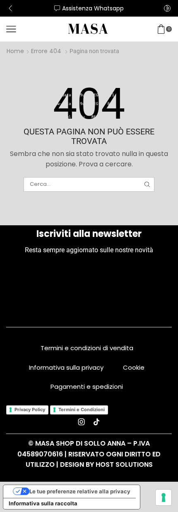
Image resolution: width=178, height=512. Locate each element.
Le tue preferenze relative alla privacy (79, 491)
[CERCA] (147, 184)
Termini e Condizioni (81, 409)
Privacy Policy (29, 409)
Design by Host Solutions (106, 464)
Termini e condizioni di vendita (87, 348)
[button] (10, 8)
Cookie (133, 367)
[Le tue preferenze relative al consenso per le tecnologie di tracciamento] (163, 497)
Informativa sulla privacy (66, 367)
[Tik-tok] (96, 422)
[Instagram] (81, 422)
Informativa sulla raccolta (43, 503)
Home (15, 51)
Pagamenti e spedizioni (87, 386)
